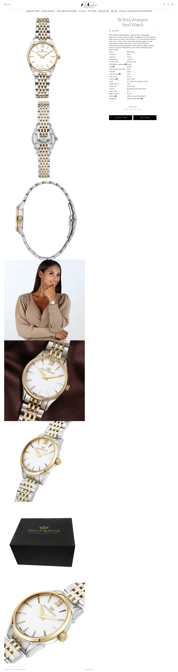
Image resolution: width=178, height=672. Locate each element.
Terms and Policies (89, 669)
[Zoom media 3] (44, 219)
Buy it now (145, 118)
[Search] (164, 4)
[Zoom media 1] (44, 57)
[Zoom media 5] (44, 380)
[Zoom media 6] (44, 461)
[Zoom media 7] (44, 542)
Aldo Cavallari (11, 669)
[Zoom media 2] (44, 138)
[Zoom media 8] (44, 623)
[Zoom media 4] (44, 300)
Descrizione (115, 31)
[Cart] (172, 4)
